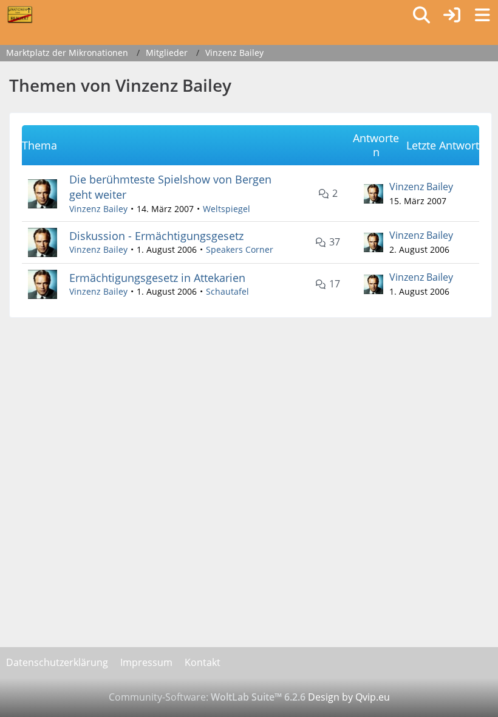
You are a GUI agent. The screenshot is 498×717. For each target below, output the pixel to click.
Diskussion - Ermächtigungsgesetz (156, 235)
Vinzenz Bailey (98, 208)
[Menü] (482, 15)
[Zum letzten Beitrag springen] (373, 194)
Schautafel (227, 291)
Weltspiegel (226, 208)
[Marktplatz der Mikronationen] (20, 14)
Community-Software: (207, 697)
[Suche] (421, 15)
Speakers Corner (239, 249)
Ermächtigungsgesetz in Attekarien (157, 277)
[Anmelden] (452, 15)
